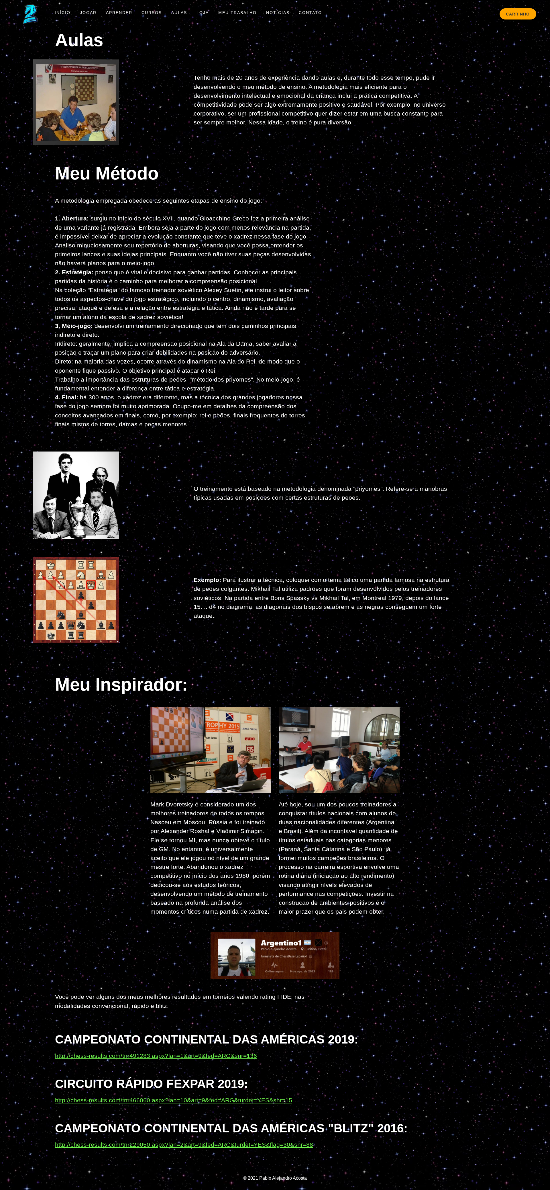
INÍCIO (62, 12)
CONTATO (310, 12)
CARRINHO (518, 14)
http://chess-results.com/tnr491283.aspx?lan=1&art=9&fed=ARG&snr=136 (156, 1055)
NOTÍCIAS (278, 12)
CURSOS (152, 12)
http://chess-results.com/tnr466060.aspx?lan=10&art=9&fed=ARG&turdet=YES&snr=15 (173, 1100)
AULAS (179, 12)
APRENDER (119, 12)
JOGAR (88, 12)
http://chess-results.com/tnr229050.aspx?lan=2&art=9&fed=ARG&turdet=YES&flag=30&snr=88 (184, 1144)
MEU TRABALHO (237, 12)
